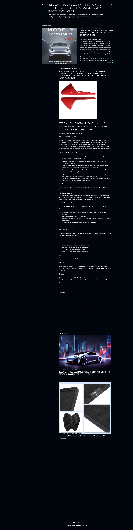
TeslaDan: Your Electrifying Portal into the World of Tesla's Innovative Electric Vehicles (75, 8)
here (75, 268)
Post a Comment (83, 62)
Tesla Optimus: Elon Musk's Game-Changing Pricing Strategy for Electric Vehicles (84, 373)
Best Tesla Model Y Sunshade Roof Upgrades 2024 (83, 436)
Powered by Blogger (78, 522)
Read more (110, 62)
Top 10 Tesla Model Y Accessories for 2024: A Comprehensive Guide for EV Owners (96, 32)
